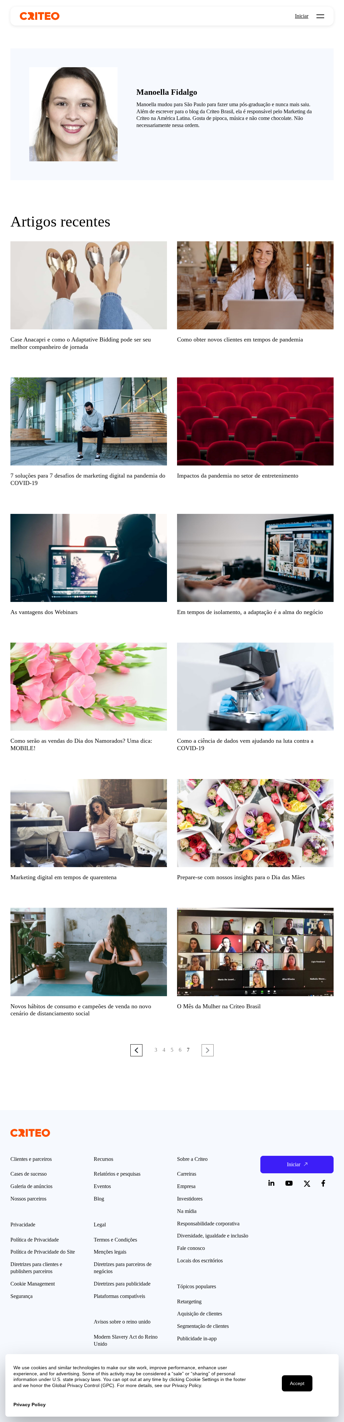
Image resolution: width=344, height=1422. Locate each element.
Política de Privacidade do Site (42, 1252)
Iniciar (301, 16)
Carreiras (186, 1174)
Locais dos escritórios (200, 1260)
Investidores (190, 1199)
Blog (99, 1199)
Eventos (102, 1186)
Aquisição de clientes (199, 1313)
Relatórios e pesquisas (117, 1174)
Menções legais (110, 1252)
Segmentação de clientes (203, 1326)
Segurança (21, 1296)
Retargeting (189, 1301)
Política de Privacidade (34, 1240)
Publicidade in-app (197, 1338)
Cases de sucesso (28, 1174)
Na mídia (187, 1211)
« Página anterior (136, 1050)
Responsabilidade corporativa (208, 1223)
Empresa (186, 1186)
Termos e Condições (115, 1240)
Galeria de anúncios (31, 1186)
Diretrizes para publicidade (122, 1284)
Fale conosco (191, 1248)
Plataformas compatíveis (119, 1296)
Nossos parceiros (28, 1199)
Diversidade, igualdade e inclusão (212, 1235)
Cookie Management (32, 1284)
